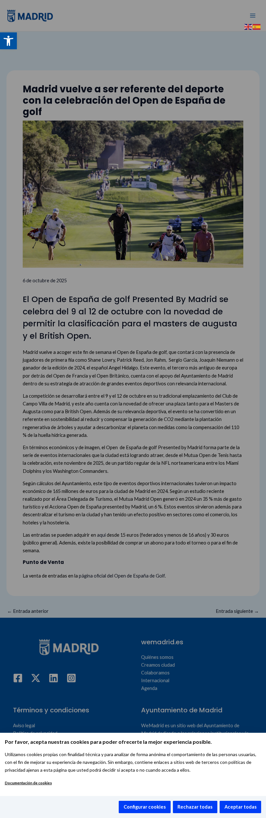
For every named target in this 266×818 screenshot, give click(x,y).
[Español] (257, 26)
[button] (8, 40)
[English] (248, 26)
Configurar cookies (145, 807)
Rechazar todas (194, 807)
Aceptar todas (240, 807)
